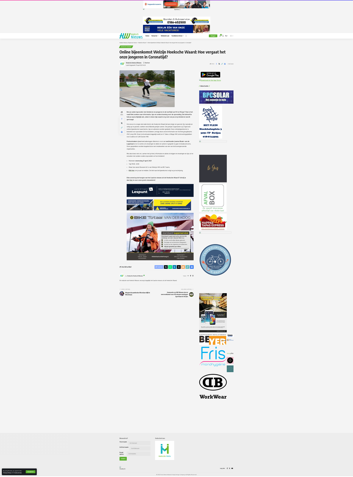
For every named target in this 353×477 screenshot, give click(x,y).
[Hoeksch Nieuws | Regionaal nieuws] (131, 36)
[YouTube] (232, 468)
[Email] (183, 267)
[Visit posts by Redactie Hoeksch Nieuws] (122, 276)
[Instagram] (193, 276)
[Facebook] (190, 276)
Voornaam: (123, 442)
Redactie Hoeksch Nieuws (133, 62)
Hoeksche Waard (126, 46)
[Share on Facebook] (216, 63)
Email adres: (122, 453)
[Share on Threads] (179, 267)
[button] (30, 471)
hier (131, 180)
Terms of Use (18, 472)
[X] (229, 468)
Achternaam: (124, 447)
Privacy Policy (7, 472)
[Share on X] (219, 63)
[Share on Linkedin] (174, 267)
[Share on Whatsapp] (170, 267)
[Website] (188, 276)
